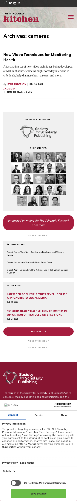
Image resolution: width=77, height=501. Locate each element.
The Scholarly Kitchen (21, 17)
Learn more (38, 225)
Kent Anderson (16, 84)
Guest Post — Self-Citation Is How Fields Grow (29, 262)
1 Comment (10, 88)
